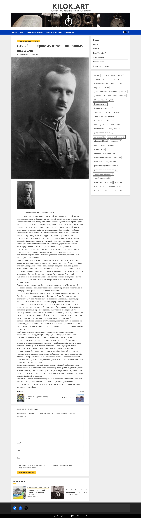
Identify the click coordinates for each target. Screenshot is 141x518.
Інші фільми (69, 32)
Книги (95, 44)
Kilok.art (70, 6)
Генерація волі (23, 54)
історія (117, 190)
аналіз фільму (101, 125)
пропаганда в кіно (102, 157)
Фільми (96, 49)
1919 (97, 79)
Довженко (99, 96)
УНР (116, 112)
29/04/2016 (34, 54)
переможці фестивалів (104, 153)
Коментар (21, 417)
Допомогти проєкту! (101, 66)
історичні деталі (102, 190)
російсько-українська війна (106, 166)
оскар (111, 145)
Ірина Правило (101, 83)
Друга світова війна (117, 96)
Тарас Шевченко (102, 112)
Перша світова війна (103, 108)
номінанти (99, 145)
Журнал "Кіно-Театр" (103, 100)
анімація (115, 125)
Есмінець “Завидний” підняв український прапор (36, 492)
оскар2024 (99, 149)
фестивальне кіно (103, 182)
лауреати (116, 141)
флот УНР (99, 186)
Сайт (19, 458)
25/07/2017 (32, 497)
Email (19, 450)
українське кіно (102, 178)
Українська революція (104, 116)
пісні (117, 157)
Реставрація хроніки (35, 32)
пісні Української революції (106, 162)
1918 (121, 75)
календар (99, 137)
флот (118, 182)
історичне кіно (114, 186)
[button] (129, 32)
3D (96, 75)
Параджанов (100, 104)
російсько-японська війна (105, 170)
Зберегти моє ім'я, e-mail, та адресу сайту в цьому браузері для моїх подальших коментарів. (45, 466)
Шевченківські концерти (76, 492)
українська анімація (103, 174)
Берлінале (116, 83)
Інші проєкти (98, 62)
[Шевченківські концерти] (57, 492)
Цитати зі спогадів (54, 32)
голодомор (114, 129)
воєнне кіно (100, 129)
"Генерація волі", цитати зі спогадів (28, 41)
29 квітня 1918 (108, 75)
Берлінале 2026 (101, 87)
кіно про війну (101, 141)
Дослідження (98, 57)
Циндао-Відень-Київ (104, 120)
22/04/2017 (71, 495)
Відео (22, 32)
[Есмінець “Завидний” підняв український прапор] (19, 492)
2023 (116, 79)
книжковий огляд (116, 137)
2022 (106, 79)
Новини (14, 32)
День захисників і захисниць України (110, 92)
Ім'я (19, 443)
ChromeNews (76, 516)
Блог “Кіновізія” (99, 53)
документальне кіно (103, 133)
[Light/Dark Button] (125, 32)
